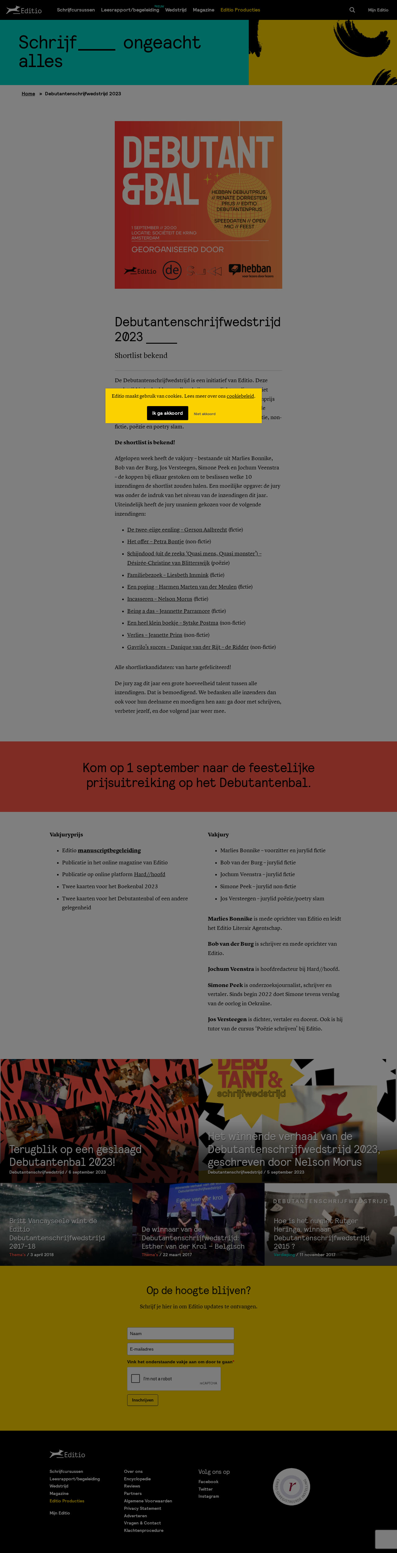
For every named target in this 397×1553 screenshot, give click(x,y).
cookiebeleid (240, 396)
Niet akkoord (205, 413)
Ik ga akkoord (167, 413)
